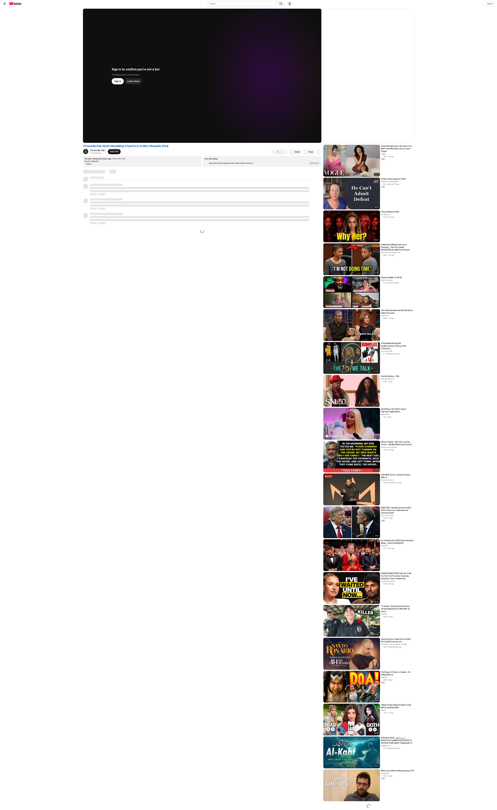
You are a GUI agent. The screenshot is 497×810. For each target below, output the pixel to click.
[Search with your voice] (289, 3)
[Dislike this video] (284, 151)
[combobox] (243, 3)
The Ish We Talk (97, 150)
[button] (262, 161)
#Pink (165, 146)
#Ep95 (106, 146)
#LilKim (144, 146)
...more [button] (88, 164)
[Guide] (4, 3)
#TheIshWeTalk (92, 146)
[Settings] (477, 3)
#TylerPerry (132, 146)
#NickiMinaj (117, 146)
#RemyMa (155, 146)
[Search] (281, 3)
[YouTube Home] (15, 3)
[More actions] (318, 151)
